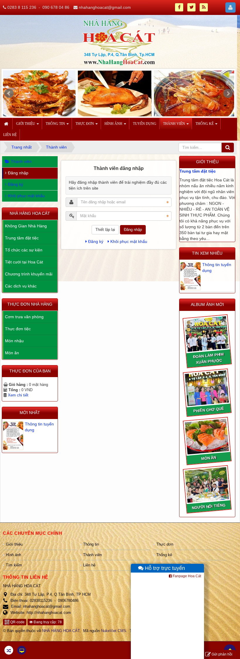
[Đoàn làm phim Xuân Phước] (206, 334)
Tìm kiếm (14, 565)
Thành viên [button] (174, 123)
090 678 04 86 (55, 7)
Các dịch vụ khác (21, 286)
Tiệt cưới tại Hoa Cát (24, 262)
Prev (9, 93)
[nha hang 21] (118, 94)
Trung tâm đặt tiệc (197, 171)
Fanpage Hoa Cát (186, 576)
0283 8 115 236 (21, 7)
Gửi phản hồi (222, 654)
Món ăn (12, 352)
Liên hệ (89, 565)
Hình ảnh (13, 555)
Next (228, 93)
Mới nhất (30, 412)
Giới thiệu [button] (26, 123)
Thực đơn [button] (85, 123)
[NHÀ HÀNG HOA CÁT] (118, 41)
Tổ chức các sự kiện (23, 250)
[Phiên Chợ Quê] (207, 388)
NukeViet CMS (113, 631)
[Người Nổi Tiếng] (207, 485)
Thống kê (164, 555)
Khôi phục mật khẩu (128, 241)
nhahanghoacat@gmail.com (105, 7)
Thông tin (91, 544)
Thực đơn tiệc (18, 328)
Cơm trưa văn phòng (24, 316)
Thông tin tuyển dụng (216, 267)
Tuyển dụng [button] (144, 123)
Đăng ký (95, 241)
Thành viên (21, 161)
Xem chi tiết (18, 395)
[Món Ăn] (207, 437)
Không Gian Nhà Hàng (26, 226)
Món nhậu (14, 340)
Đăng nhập (133, 229)
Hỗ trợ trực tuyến (164, 568)
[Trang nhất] (7, 123)
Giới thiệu (14, 544)
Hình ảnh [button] (113, 123)
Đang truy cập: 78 (47, 622)
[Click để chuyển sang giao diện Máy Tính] (21, 650)
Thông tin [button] (56, 123)
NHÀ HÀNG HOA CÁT (61, 631)
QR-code (17, 622)
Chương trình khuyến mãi (28, 274)
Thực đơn (164, 544)
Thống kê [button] (205, 123)
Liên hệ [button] (10, 135)
